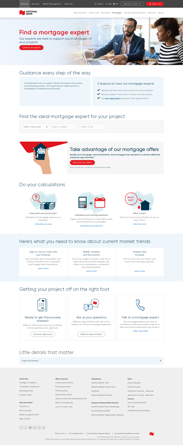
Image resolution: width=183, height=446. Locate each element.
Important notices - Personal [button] (140, 391)
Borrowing (105, 13)
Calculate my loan (43, 224)
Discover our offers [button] (82, 162)
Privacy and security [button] (64, 383)
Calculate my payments (91, 226)
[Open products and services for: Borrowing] (106, 15)
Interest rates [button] (25, 395)
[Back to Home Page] (29, 13)
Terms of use (60, 433)
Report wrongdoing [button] (64, 403)
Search (100, 4)
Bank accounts (80, 13)
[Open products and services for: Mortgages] (117, 15)
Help (110, 4)
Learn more (43, 268)
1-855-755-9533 (140, 331)
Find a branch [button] (25, 411)
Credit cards (94, 13)
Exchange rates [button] (26, 391)
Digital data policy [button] (64, 395)
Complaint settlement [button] (29, 387)
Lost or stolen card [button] (64, 407)
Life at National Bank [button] (137, 403)
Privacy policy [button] (61, 391)
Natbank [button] (95, 391)
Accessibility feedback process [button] (127, 433)
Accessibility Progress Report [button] (99, 433)
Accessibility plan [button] (76, 433)
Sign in (155, 4)
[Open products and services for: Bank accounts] (80, 15)
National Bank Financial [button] (102, 395)
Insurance (152, 13)
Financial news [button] (134, 387)
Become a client (131, 4)
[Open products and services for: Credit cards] (94, 15)
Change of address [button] (28, 383)
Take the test (139, 224)
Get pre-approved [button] (42, 334)
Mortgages (117, 13)
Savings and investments (135, 13)
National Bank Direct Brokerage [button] (106, 407)
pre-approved (112, 98)
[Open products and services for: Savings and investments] (135, 15)
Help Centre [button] (24, 419)
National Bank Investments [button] (104, 387)
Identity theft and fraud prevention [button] (71, 399)
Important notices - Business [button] (141, 395)
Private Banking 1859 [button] (101, 411)
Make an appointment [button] (91, 334)
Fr (117, 4)
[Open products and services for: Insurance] (152, 15)
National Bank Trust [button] (100, 383)
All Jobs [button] (131, 407)
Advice (161, 13)
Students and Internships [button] (139, 411)
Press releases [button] (134, 383)
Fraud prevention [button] (63, 387)
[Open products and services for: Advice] (161, 15)
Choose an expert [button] (31, 47)
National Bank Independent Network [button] (108, 415)
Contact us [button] (24, 406)
